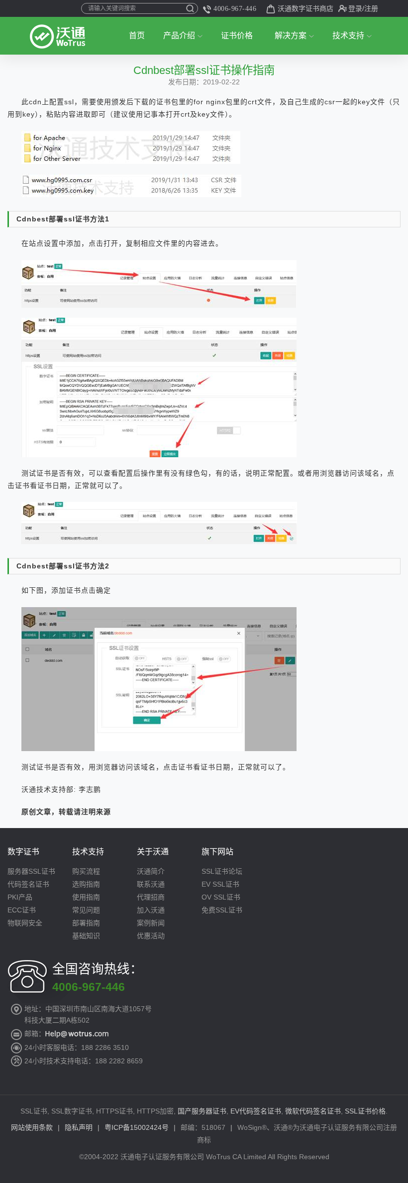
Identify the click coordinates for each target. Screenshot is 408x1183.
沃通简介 (151, 871)
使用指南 (86, 897)
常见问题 (86, 910)
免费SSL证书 (222, 910)
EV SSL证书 (220, 884)
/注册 (370, 8)
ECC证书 (21, 910)
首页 (137, 35)
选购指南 (86, 884)
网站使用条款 (32, 1127)
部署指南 (86, 923)
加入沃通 (151, 910)
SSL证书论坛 (222, 871)
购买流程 (86, 871)
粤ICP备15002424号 (136, 1127)
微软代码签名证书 (313, 1111)
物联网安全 (24, 923)
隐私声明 (79, 1127)
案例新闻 (151, 923)
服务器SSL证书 (31, 871)
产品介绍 (179, 35)
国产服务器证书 (202, 1111)
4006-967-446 (234, 8)
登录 (355, 8)
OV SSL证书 (221, 897)
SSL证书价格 (365, 1111)
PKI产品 (19, 897)
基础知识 (86, 936)
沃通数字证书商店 (305, 8)
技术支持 (348, 35)
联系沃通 (151, 884)
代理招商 (151, 897)
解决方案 (290, 35)
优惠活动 (151, 936)
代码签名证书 (28, 884)
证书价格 (237, 35)
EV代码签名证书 (255, 1111)
